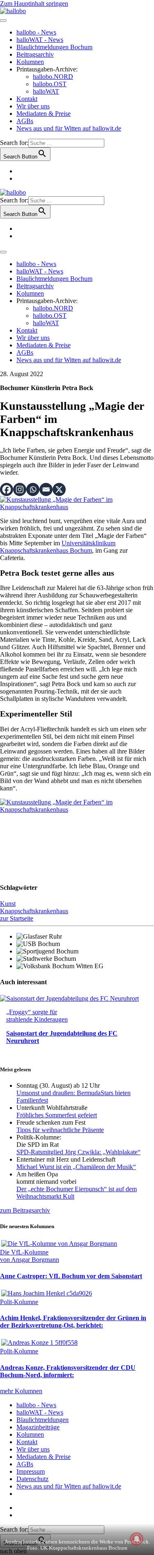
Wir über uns (33, 106)
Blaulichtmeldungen (42, 1419)
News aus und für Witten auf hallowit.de (68, 128)
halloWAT (46, 91)
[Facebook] (6, 489)
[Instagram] (19, 489)
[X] (59, 489)
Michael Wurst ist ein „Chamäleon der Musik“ (76, 1166)
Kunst (8, 903)
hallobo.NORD (53, 76)
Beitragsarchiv (35, 54)
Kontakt (26, 98)
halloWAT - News (39, 39)
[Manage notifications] (136, 1539)
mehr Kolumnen (21, 1390)
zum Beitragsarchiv (25, 1210)
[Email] (46, 489)
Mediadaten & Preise (43, 113)
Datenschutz (32, 1478)
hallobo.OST (50, 83)
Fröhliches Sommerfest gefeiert (56, 1115)
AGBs (24, 120)
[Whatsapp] (32, 489)
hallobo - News (36, 32)
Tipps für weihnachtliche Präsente (60, 1129)
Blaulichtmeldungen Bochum (54, 47)
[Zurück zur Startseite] (13, 10)
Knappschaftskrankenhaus (34, 910)
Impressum (30, 1471)
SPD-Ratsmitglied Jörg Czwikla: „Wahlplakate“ (78, 1151)
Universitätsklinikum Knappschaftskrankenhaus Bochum (57, 547)
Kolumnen (30, 61)
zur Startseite (16, 918)
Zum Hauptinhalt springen (34, 3)
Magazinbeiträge (38, 1427)
